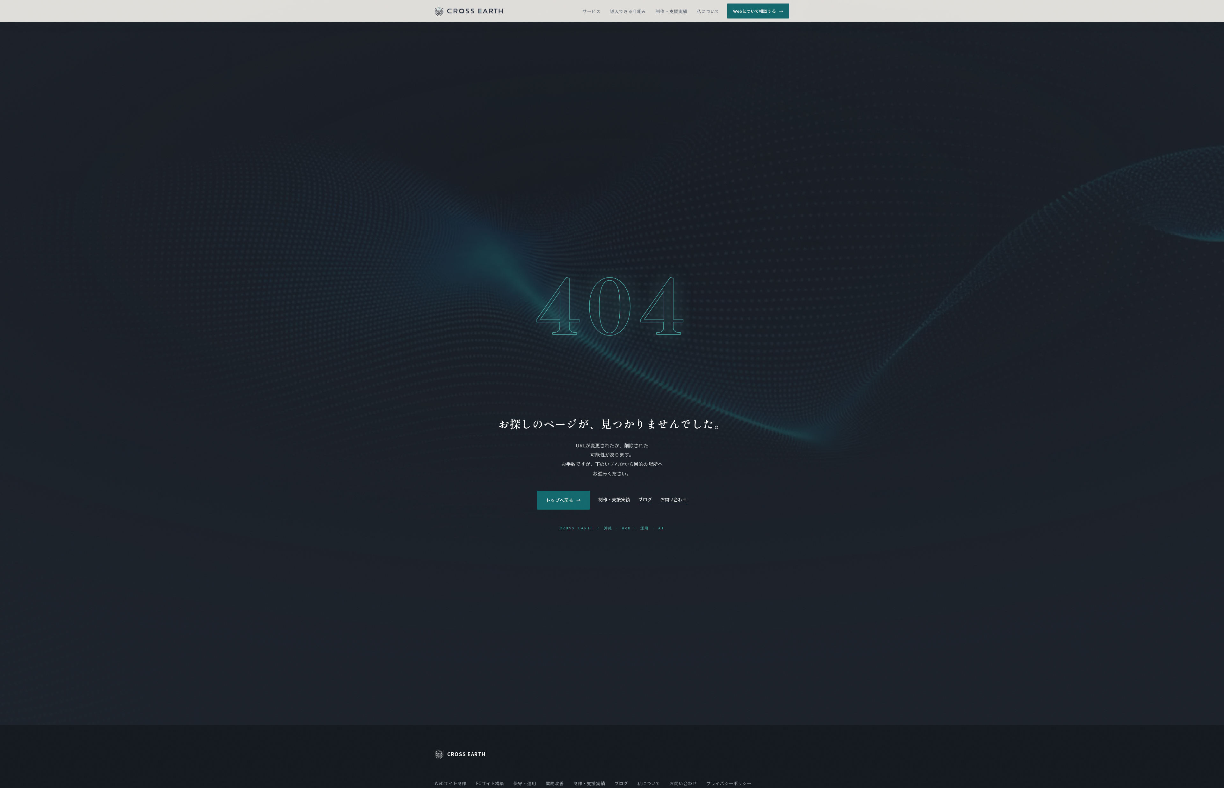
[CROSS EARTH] (469, 11)
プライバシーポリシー (729, 783)
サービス (591, 11)
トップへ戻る (563, 500)
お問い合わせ (673, 499)
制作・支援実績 (671, 11)
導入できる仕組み (628, 11)
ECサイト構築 (490, 783)
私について (708, 11)
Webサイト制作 (450, 783)
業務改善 (555, 783)
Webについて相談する (758, 11)
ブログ (645, 499)
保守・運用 (525, 783)
